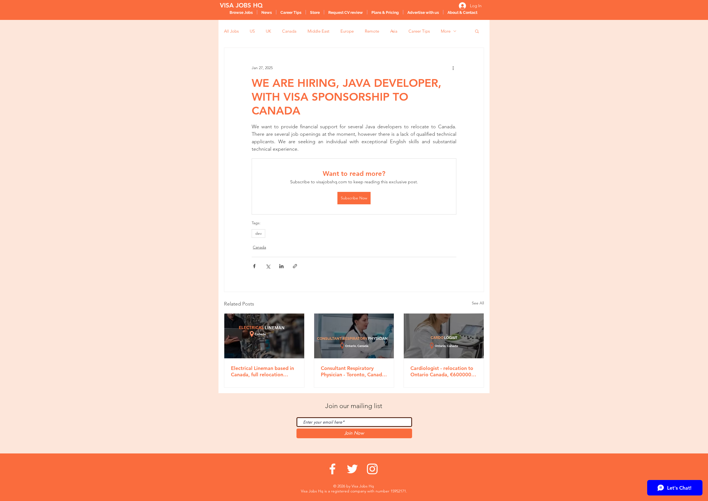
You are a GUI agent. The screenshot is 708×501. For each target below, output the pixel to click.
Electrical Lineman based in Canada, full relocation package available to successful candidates (262, 371)
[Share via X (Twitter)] (267, 266)
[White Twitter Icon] (352, 469)
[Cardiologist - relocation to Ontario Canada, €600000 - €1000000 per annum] (444, 336)
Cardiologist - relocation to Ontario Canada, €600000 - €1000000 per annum (442, 371)
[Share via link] (295, 266)
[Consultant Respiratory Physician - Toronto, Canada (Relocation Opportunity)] (354, 336)
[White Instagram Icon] (372, 469)
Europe (347, 31)
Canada (289, 31)
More (446, 31)
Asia (393, 31)
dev (258, 233)
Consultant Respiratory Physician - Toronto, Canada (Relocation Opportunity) (353, 371)
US (252, 31)
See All (478, 303)
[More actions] (453, 67)
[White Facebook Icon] (332, 469)
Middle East (318, 31)
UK (268, 31)
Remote (372, 31)
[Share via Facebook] (254, 266)
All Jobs (231, 31)
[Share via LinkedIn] (281, 266)
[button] (477, 31)
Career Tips (419, 31)
